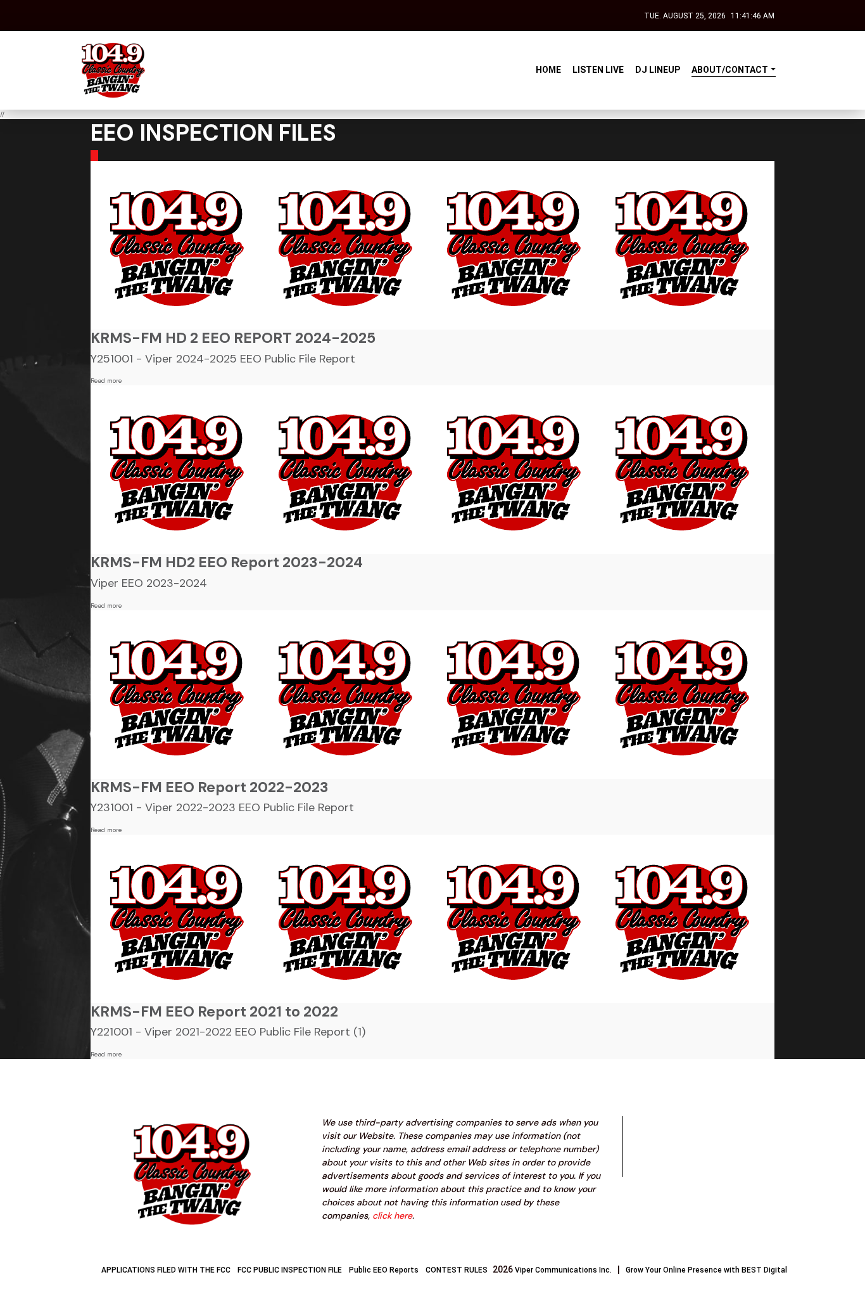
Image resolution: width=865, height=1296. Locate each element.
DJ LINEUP (657, 70)
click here (392, 1215)
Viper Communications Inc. (563, 1270)
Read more (106, 380)
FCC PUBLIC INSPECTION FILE (289, 1270)
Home (548, 70)
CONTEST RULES (457, 1270)
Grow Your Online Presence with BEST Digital (706, 1270)
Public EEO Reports (384, 1270)
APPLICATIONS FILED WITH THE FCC (165, 1270)
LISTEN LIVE (598, 70)
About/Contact (729, 70)
